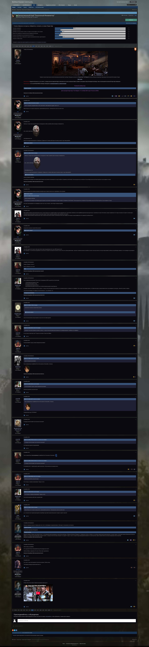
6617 (33, 46)
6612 (19, 46)
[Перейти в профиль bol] (18, 105)
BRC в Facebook (62, 5)
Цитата (27, 96)
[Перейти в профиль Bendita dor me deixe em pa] (18, 423)
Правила (25, 7)
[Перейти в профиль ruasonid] (18, 265)
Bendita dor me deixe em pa (18, 429)
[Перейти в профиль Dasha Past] (18, 281)
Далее (50, 46)
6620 (41, 46)
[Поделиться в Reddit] (13, 630)
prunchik (18, 398)
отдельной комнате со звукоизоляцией (58, 83)
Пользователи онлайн (40, 7)
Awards (75, 5)
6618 (36, 46)
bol (33, 305)
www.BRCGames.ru (26, 5)
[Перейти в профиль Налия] (13, 16)
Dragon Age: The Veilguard (33, 17)
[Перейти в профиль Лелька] (18, 564)
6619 (39, 46)
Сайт (34, 5)
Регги (17, 218)
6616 (30, 46)
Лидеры (69, 5)
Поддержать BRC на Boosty (74, 12)
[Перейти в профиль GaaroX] (18, 153)
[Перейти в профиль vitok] (18, 509)
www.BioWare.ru (17, 5)
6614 (25, 46)
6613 (22, 46)
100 (135, 15)
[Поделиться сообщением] (135, 100)
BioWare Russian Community (22, 2)
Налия (20, 17)
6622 (47, 46)
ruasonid (18, 270)
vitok (18, 515)
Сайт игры (80, 79)
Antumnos (17, 366)
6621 (44, 46)
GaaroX (18, 158)
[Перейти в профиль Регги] (18, 213)
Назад (17, 46)
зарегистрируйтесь (25, 42)
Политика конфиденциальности (72, 643)
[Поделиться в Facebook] (16, 630)
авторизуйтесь (49, 616)
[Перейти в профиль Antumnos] (18, 360)
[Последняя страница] (53, 46)
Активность (40, 5)
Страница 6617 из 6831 (58, 46)
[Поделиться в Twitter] (14, 630)
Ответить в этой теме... (24, 620)
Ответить (131, 19)
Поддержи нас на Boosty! (51, 5)
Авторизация (125, 15)
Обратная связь (83, 643)
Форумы (13, 7)
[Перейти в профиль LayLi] (18, 528)
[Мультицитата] (24, 96)
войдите (19, 42)
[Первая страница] (14, 46)
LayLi (18, 534)
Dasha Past (18, 285)
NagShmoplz (18, 313)
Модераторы (31, 7)
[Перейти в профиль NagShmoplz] (18, 307)
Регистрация (133, 1)
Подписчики (131, 15)
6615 (28, 46)
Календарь (19, 7)
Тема (63, 643)
